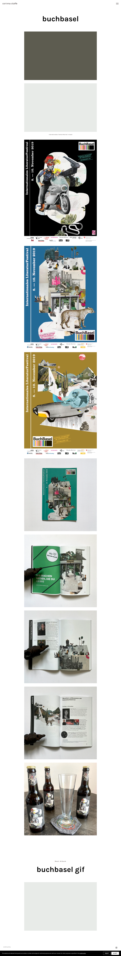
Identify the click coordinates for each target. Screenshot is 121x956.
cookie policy (83, 953)
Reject (107, 953)
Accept (115, 953)
